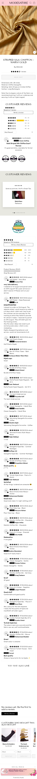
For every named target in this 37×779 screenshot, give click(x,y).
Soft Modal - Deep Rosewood (20, 300)
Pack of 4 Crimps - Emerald (19, 532)
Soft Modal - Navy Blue (18, 279)
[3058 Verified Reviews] (18, 233)
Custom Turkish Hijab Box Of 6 (20, 618)
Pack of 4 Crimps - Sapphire (19, 587)
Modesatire (18, 2)
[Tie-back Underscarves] (24, 735)
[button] (16, 71)
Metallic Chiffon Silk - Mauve (20, 634)
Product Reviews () (12, 269)
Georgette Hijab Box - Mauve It (21, 602)
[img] (17, 138)
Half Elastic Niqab (16, 339)
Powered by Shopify (18, 777)
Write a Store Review (18, 245)
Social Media (18, 767)
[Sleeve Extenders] (9, 735)
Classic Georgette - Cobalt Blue (21, 406)
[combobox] (9, 751)
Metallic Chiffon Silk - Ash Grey (20, 573)
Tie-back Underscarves (18, 394)
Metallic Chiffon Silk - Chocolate (21, 520)
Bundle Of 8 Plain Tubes (18, 368)
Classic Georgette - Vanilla (19, 561)
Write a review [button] (18, 112)
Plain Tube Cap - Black (18, 508)
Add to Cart (8, 756)
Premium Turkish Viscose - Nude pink (17, 771)
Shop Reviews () (10, 273)
